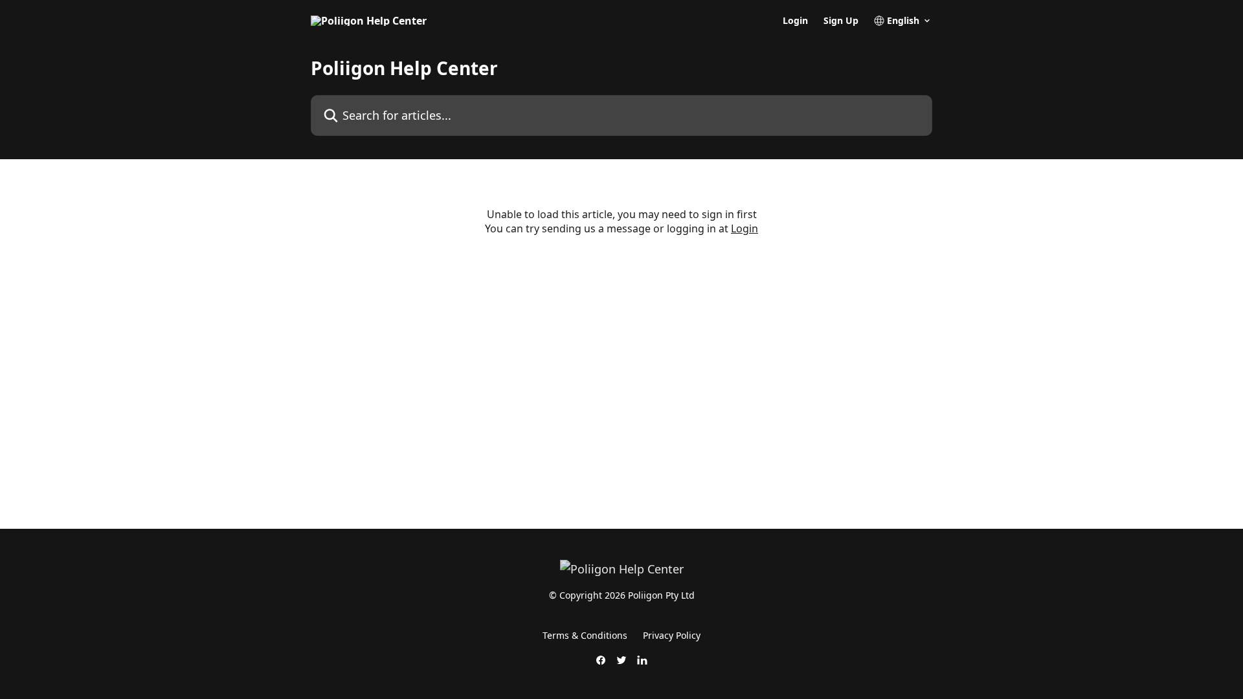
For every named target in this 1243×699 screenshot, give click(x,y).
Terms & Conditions (585, 635)
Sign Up (840, 20)
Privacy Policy (671, 635)
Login (795, 20)
